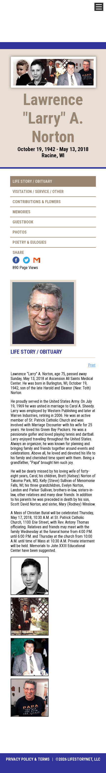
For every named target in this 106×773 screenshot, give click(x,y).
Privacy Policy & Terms (28, 759)
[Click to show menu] (99, 6)
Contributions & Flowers (37, 201)
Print (91, 365)
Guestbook (23, 222)
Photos (20, 232)
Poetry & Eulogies (29, 242)
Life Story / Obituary (32, 181)
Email (36, 260)
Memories (21, 212)
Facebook (16, 260)
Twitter (26, 260)
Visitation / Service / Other (38, 191)
